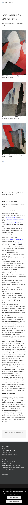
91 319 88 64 (6, 452)
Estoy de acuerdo (14, 497)
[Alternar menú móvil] (25, 2)
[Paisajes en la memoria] (14, 82)
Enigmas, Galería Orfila (12, 223)
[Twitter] (9, 478)
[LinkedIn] (4, 478)
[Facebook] (2, 478)
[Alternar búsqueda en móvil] (22, 2)
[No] (26, 496)
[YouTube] (11, 478)
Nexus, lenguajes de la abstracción (15, 243)
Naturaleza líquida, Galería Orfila (14, 219)
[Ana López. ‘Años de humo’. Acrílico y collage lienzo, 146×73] (14, 31)
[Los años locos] (14, 161)
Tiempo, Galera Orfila (11, 217)
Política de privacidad (14, 501)
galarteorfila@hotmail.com (9, 454)
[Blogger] (15, 478)
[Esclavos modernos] (14, 123)
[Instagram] (13, 478)
